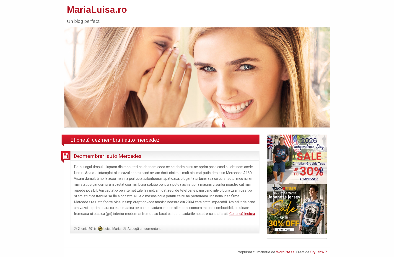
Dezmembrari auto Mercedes (107, 156)
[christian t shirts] (297, 159)
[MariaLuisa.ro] (197, 77)
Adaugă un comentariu (144, 229)
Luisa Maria (112, 229)
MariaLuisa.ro (97, 10)
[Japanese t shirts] (297, 209)
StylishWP (318, 252)
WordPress (285, 252)
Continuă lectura (242, 214)
